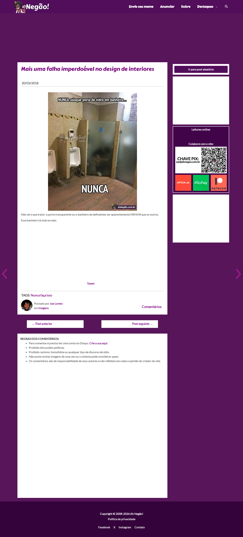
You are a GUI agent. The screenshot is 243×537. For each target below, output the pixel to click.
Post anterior (42, 324)
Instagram (125, 527)
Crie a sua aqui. (98, 343)
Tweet (90, 283)
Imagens (43, 308)
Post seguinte (142, 324)
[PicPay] (202, 182)
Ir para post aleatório (201, 69)
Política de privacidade (121, 519)
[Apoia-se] (184, 182)
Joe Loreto (56, 303)
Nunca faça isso (41, 295)
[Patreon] (219, 182)
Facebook (104, 527)
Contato (139, 527)
